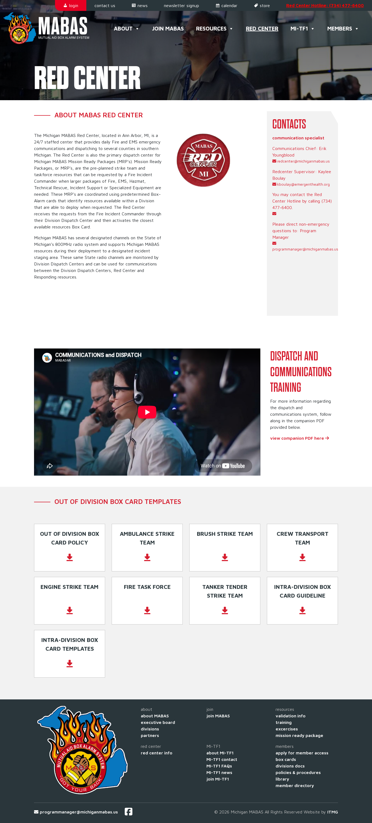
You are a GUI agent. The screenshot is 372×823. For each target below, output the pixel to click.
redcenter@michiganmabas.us (303, 161)
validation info (291, 715)
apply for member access (302, 752)
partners (150, 735)
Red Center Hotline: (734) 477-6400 (325, 5)
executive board (158, 722)
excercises (287, 728)
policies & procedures (298, 772)
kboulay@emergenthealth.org (303, 184)
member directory (295, 785)
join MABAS (218, 715)
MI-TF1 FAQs (219, 765)
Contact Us (104, 5)
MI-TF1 (299, 28)
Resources (211, 28)
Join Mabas (168, 28)
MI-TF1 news (219, 772)
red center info (156, 752)
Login (73, 5)
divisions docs (290, 765)
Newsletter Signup (181, 5)
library (282, 778)
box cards (286, 759)
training (284, 722)
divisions (150, 728)
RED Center (262, 28)
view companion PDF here (297, 438)
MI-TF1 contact (221, 759)
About (123, 28)
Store (265, 5)
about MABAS (155, 715)
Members (339, 28)
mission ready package (299, 735)
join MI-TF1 (217, 778)
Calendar (229, 5)
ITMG (332, 811)
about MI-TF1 (220, 752)
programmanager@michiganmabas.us (304, 249)
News (143, 5)
